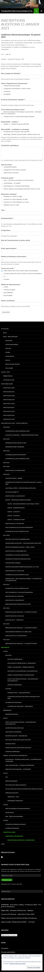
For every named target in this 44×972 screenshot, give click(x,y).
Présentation (7, 376)
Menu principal (41, 10)
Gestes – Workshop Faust (16, 508)
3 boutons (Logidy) (9, 289)
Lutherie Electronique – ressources (20, 706)
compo (7, 352)
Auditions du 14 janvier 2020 (15, 470)
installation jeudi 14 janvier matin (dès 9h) (16, 131)
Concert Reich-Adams (12, 563)
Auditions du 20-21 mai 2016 (14, 616)
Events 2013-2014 (9, 419)
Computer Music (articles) (14, 728)
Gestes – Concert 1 (13, 511)
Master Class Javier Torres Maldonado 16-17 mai (22, 567)
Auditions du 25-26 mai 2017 (14, 596)
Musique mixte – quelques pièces (18, 692)
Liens (2, 844)
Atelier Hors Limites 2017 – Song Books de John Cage (23, 543)
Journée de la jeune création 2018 (17, 574)
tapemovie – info (13, 797)
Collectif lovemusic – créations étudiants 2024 (21, 435)
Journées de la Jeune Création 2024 (17, 431)
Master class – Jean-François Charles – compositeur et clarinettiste (23, 579)
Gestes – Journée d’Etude (16, 519)
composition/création (9, 167)
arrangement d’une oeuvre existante (14, 170)
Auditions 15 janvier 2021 (14, 836)
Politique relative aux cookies (17, 963)
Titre (3, 210)
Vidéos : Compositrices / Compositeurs (20, 675)
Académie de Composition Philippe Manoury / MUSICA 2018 (23, 483)
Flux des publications (8, 952)
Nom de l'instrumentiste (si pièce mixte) (15, 240)
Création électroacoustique (11, 85)
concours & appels (11, 344)
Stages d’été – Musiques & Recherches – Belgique (17, 910)
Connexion (4, 948)
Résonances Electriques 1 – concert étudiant (21, 643)
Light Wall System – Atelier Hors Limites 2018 (20, 488)
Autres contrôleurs (8, 300)
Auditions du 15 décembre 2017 (16, 551)
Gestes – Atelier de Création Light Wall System (23, 504)
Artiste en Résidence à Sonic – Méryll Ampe (19, 547)
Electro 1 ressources (14, 659)
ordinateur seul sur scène (11, 205)
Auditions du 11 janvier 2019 (15, 496)
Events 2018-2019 (9, 399)
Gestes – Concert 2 (13, 515)
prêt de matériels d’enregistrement (17, 808)
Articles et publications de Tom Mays (18, 740)
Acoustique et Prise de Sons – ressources (21, 663)
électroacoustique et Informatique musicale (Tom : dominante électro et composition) (21, 112)
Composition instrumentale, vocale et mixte (16, 88)
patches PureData (11, 781)
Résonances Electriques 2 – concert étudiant (21, 628)
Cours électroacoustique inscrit (13, 109)
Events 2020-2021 (9, 392)
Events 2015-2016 (9, 411)
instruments (9, 356)
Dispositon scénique (9, 194)
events (7, 360)
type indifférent (8, 292)
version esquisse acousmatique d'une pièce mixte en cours (21, 189)
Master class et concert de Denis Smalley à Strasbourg (19, 918)
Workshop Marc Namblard (14, 447)
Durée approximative (9, 248)
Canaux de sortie (7, 268)
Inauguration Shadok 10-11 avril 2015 (18, 631)
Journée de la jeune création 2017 (17, 588)
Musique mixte (10, 743)
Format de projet (7, 178)
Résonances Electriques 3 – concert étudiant (21, 612)
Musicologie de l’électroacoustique (18, 747)
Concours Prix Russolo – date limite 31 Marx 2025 (17, 914)
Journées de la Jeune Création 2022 (17, 458)
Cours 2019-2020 (8, 380)
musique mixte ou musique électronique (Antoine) (18, 116)
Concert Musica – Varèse (13, 478)
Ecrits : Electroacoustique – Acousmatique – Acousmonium (23, 680)
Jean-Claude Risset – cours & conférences (19, 765)
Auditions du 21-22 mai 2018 (14, 571)
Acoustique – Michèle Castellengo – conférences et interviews (23, 760)
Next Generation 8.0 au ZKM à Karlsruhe (19, 527)
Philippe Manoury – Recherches (16, 736)
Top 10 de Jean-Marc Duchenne (15, 785)
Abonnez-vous (7, 880)
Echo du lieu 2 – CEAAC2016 (14, 620)
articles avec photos (12, 364)
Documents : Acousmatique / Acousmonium (22, 671)
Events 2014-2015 (9, 415)
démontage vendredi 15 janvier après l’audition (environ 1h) (21, 134)
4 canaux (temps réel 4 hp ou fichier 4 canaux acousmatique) (22, 273)
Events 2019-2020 (9, 395)
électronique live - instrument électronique (16, 186)
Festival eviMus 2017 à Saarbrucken (17, 539)
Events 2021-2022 (9, 388)
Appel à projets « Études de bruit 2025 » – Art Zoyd (18, 922)
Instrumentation (7, 218)
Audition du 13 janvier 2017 (14, 600)
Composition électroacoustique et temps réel (17, 11)
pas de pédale (7, 295)
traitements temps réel (13, 732)
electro (8, 348)
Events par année (7, 384)
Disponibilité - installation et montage (15, 129)
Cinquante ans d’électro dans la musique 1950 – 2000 (24, 697)
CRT (6, 777)
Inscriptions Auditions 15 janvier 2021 (21, 840)
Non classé (9, 368)
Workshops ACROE (11, 714)
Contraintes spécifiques (10, 145)
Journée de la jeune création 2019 (17, 531)
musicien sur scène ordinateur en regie (15, 199)
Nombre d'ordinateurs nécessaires (14, 256)
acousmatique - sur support (12, 183)
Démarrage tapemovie (15, 800)
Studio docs (9, 812)
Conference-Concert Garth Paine (17, 555)
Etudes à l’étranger (12, 828)
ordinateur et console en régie (12, 196)
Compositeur (5, 230)
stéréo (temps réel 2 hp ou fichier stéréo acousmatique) (20, 270)
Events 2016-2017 (9, 407)
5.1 (4, 276)
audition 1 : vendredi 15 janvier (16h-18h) (16, 124)
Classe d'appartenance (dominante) (14, 83)
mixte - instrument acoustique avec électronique (18, 180)
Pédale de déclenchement (11, 284)
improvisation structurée (10, 172)
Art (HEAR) (6, 94)
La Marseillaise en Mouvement (15, 454)
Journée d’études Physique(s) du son (18, 559)
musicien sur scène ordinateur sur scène (16, 202)
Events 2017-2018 (9, 403)
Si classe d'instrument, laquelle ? (13, 99)
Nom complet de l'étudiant (11, 73)
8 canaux (6, 279)
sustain (5, 287)
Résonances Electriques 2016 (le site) (18, 604)
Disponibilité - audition (10, 122)
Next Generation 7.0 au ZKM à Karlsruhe (19, 592)
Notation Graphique (14, 685)
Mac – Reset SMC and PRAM (14, 816)
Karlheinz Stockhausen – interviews (18, 769)
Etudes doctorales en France (15, 824)
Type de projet (6, 165)
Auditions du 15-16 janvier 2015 (16, 635)
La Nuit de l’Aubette (12, 492)
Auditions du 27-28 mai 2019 (14, 523)
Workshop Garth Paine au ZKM (15, 443)
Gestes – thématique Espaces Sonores (18, 500)
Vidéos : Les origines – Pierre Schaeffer (20, 667)
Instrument (6, 91)
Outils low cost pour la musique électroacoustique (24, 789)
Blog (5, 332)
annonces (8, 340)
